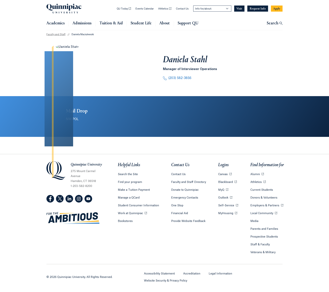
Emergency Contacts (184, 197)
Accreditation (191, 273)
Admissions (82, 23)
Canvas (225, 174)
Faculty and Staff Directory (188, 182)
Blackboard (227, 182)
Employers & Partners (266, 205)
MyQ (223, 190)
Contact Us (182, 9)
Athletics (164, 9)
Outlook (225, 197)
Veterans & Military (262, 252)
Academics (55, 23)
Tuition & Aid (111, 23)
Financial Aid (179, 213)
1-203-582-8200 (81, 186)
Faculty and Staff (55, 34)
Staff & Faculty (260, 244)
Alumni (257, 174)
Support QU (188, 23)
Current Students (261, 190)
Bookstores (125, 221)
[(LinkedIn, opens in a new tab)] (69, 199)
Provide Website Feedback (188, 221)
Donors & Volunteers (263, 197)
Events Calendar (145, 9)
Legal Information (220, 273)
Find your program (130, 182)
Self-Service (228, 205)
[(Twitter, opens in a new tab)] (60, 199)
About (164, 23)
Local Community (263, 213)
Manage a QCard (129, 197)
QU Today (124, 9)
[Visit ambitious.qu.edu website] (73, 218)
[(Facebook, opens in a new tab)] (50, 199)
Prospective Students (264, 236)
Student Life (141, 23)
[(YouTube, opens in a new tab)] (88, 199)
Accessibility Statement (159, 273)
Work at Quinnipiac (132, 213)
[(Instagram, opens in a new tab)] (79, 199)
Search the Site (128, 174)
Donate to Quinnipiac (185, 190)
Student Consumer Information (138, 205)
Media (254, 221)
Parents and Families (264, 229)
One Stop (177, 205)
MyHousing (227, 213)
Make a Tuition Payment (134, 190)
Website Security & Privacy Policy (165, 280)
